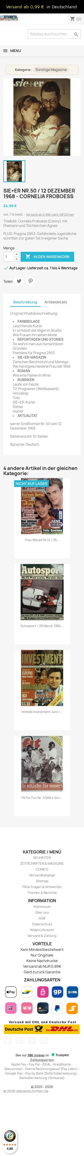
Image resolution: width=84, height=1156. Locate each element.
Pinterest (30, 280)
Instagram (44, 1040)
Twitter (7, 1040)
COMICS (42, 869)
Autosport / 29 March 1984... (42, 626)
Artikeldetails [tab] (56, 302)
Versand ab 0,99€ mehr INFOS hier (50, 215)
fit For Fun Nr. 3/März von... (42, 798)
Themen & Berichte (42, 893)
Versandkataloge (42, 875)
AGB (42, 918)
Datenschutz (42, 924)
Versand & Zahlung (42, 936)
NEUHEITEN (42, 857)
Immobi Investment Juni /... (42, 712)
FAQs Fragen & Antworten (42, 887)
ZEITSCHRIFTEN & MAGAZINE (42, 863)
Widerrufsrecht (42, 930)
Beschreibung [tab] (25, 302)
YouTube (19, 1040)
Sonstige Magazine (51, 69)
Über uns (42, 912)
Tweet (19, 280)
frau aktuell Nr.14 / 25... (42, 540)
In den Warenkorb (47, 256)
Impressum (42, 906)
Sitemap (42, 881)
